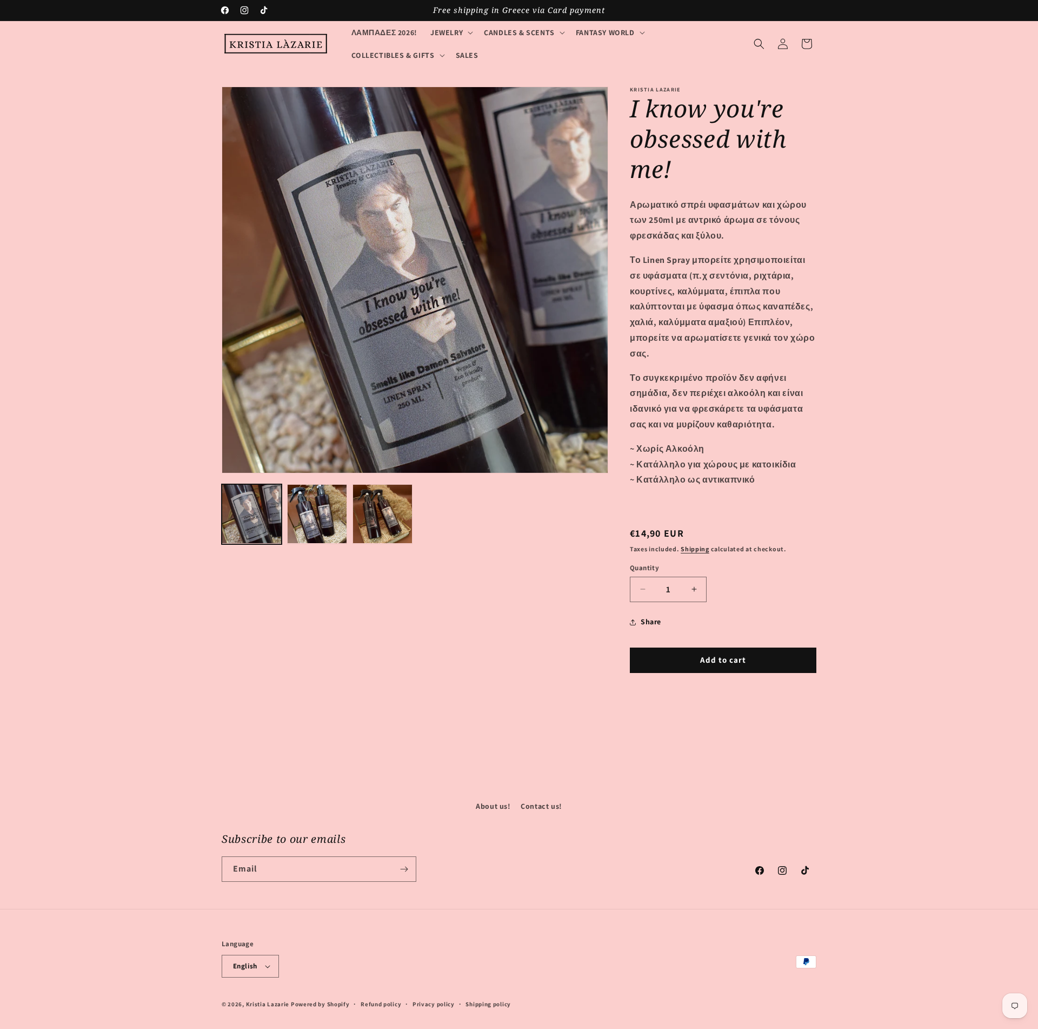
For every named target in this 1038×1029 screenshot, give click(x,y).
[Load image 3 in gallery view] (382, 514)
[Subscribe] (404, 869)
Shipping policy (488, 1004)
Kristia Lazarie (268, 1004)
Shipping (695, 549)
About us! (493, 806)
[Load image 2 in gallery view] (317, 514)
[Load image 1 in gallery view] (252, 514)
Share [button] (651, 621)
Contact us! (541, 806)
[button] (450, 32)
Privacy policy (433, 1004)
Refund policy (381, 1004)
